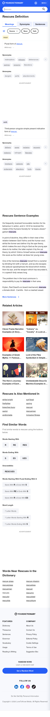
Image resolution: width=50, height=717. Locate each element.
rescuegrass (7, 585)
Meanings (9, 24)
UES (24, 458)
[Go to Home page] (12, 2)
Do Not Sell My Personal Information (25, 696)
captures (19, 164)
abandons (20, 169)
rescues (10, 471)
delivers (8, 147)
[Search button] (43, 9)
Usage (4, 647)
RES (25, 445)
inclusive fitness (33, 415)
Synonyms (25, 24)
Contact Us (30, 630)
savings (7, 65)
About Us (29, 625)
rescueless (31, 585)
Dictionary (6, 625)
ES (14, 458)
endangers (8, 169)
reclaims (26, 147)
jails (28, 164)
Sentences (40, 24)
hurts (29, 169)
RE (14, 445)
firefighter (6, 403)
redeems (7, 152)
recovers (36, 147)
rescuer (29, 407)
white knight (7, 399)
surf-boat (30, 399)
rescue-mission (32, 581)
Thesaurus (6, 630)
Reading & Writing (9, 651)
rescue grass (7, 581)
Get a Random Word (25, 671)
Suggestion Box (32, 651)
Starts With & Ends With (16, 484)
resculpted (30, 596)
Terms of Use (31, 647)
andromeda (7, 415)
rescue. (19, 43)
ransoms (17, 65)
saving (29, 403)
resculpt (5, 596)
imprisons (8, 164)
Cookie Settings (32, 643)
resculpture (31, 600)
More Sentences (9, 296)
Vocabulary (6, 643)
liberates (28, 152)
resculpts (6, 600)
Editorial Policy (31, 638)
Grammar (6, 638)
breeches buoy (8, 407)
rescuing (30, 592)
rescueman (31, 411)
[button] (35, 2)
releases (21, 59)
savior (5, 411)
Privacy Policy (31, 634)
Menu (44, 3)
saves (17, 147)
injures (37, 169)
